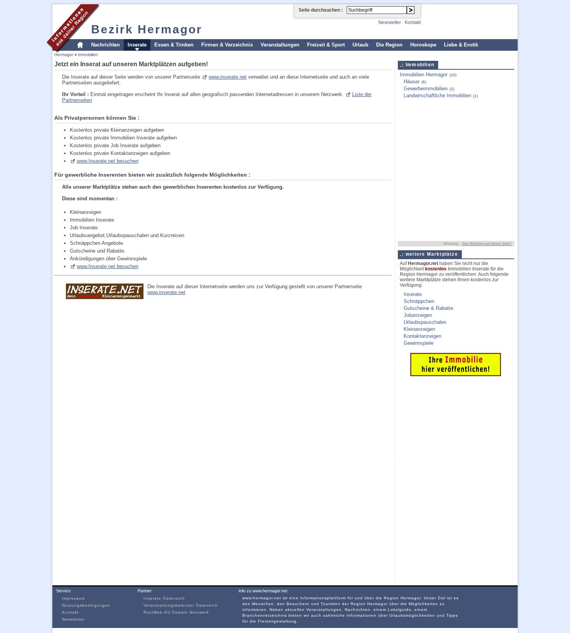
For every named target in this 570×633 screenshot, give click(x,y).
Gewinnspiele (419, 343)
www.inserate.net (228, 77)
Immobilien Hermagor (423, 74)
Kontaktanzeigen (422, 336)
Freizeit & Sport (326, 45)
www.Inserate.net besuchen (107, 161)
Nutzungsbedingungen (86, 605)
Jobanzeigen (418, 315)
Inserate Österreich (164, 598)
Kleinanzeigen (419, 329)
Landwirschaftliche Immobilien (437, 95)
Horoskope (423, 45)
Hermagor (63, 54)
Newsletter (389, 22)
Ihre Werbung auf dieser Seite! (486, 244)
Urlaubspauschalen (425, 322)
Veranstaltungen (280, 45)
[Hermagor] (73, 52)
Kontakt (413, 22)
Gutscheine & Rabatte (428, 308)
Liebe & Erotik (461, 45)
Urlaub (360, 45)
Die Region (389, 45)
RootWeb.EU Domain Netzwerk (176, 612)
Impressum (73, 598)
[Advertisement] (446, 122)
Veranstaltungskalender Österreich (180, 605)
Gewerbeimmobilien (425, 88)
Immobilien (88, 54)
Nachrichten (105, 45)
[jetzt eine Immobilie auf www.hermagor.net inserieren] (455, 374)
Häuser (412, 81)
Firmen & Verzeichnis (227, 45)
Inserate (137, 45)
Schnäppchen (419, 301)
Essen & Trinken (173, 45)
